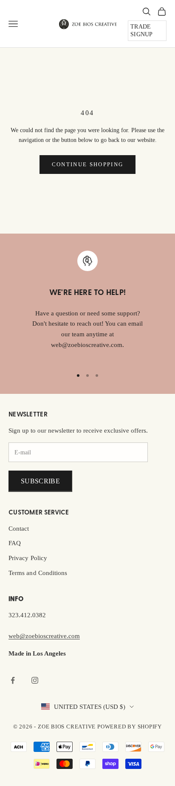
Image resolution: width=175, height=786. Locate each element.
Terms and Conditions (37, 572)
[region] (87, 306)
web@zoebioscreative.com (44, 636)
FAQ (14, 543)
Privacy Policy (27, 558)
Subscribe (40, 481)
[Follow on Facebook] (12, 680)
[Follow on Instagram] (35, 680)
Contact (18, 528)
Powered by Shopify (129, 726)
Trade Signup (141, 30)
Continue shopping (88, 164)
